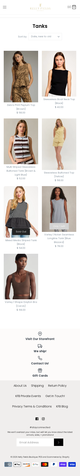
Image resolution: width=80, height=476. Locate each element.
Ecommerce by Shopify (58, 457)
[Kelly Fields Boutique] (40, 7)
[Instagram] (43, 418)
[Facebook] (37, 418)
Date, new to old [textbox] (41, 36)
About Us (20, 386)
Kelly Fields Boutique (28, 457)
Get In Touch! (55, 396)
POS (40, 457)
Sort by (22, 36)
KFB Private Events (28, 396)
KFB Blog (62, 406)
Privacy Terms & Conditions (32, 406)
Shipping (37, 386)
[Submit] (58, 442)
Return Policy (57, 386)
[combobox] (45, 36)
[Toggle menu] (4, 7)
